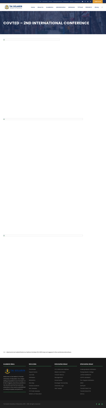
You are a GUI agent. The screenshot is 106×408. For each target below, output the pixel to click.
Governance (58, 380)
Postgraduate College (87, 372)
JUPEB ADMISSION (85, 375)
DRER (81, 383)
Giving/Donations (57, 1)
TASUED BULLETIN (85, 391)
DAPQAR (82, 386)
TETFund (80, 7)
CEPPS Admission (85, 377)
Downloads (32, 369)
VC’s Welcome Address (62, 369)
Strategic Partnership (61, 383)
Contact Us (77, 1)
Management (59, 377)
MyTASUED (45, 1)
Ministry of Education (35, 394)
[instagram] (90, 1)
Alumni (71, 1)
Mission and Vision (60, 372)
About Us (40, 7)
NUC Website (33, 388)
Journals (31, 375)
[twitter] (99, 404)
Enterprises (65, 1)
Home (33, 7)
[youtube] (87, 1)
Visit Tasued (58, 388)
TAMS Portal (97, 1)
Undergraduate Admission (88, 369)
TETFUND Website (34, 391)
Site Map (31, 383)
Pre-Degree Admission (87, 380)
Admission (71, 7)
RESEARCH (89, 7)
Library (50, 1)
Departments (33, 372)
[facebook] (96, 404)
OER (40, 1)
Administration (60, 7)
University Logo (59, 386)
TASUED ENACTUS (85, 388)
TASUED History (59, 375)
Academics (49, 7)
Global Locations (34, 386)
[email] (82, 1)
